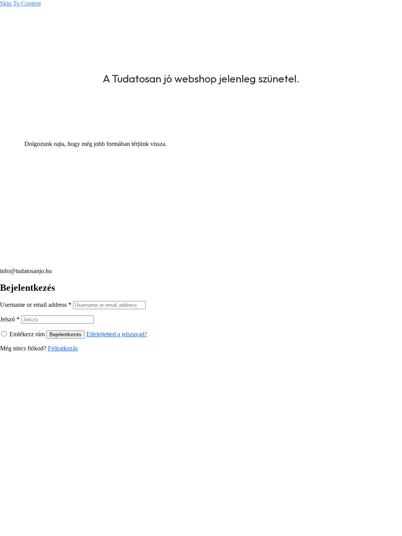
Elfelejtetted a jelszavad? (116, 334)
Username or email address (35, 304)
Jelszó (10, 319)
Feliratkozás (63, 348)
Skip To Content (20, 3)
